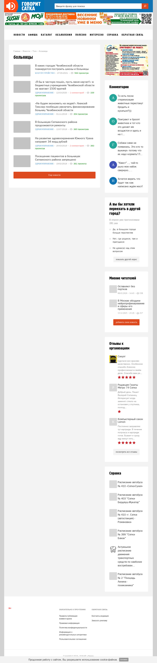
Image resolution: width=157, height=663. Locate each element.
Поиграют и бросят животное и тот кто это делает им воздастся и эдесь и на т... (129, 127)
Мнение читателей (122, 278)
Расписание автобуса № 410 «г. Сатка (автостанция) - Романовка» (130, 516)
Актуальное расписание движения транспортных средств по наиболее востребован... (130, 556)
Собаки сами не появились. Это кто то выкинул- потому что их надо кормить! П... (130, 148)
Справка (115, 473)
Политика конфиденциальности (73, 628)
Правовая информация (69, 623)
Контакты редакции (100, 616)
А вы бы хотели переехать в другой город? (124, 209)
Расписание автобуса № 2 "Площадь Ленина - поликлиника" (130, 580)
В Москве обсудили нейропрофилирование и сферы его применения (131, 304)
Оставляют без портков (126, 287)
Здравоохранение (44, 93)
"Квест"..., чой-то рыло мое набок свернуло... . (128, 166)
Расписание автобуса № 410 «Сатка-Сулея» (130, 484)
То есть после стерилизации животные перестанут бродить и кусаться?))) (130, 103)
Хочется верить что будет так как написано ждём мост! (130, 182)
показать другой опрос (126, 259)
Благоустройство (45, 73)
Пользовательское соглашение (72, 639)
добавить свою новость (126, 322)
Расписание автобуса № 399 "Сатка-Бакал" (130, 534)
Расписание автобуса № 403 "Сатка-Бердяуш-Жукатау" (130, 498)
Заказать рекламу (99, 621)
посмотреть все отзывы (126, 452)
